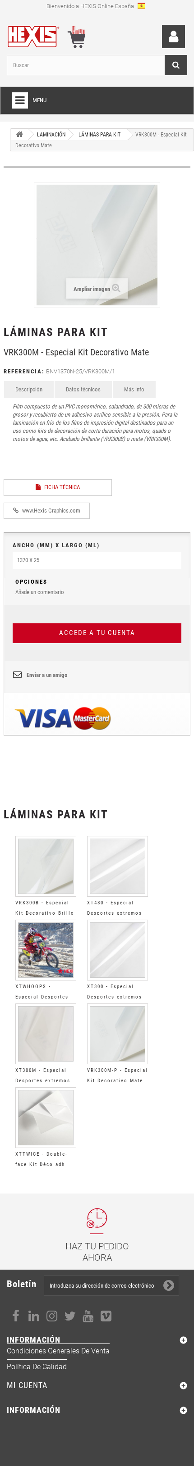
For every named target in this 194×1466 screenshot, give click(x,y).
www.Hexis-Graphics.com (50, 510)
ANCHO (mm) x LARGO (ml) (56, 545)
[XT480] (117, 866)
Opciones (31, 581)
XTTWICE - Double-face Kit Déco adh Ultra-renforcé (41, 1164)
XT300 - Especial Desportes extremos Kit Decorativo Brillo (116, 997)
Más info (134, 389)
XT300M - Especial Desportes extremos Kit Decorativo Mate (43, 1080)
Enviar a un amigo (47, 675)
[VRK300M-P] (117, 1033)
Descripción (28, 389)
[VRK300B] (45, 866)
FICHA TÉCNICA (61, 487)
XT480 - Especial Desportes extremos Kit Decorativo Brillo (116, 913)
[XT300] (117, 950)
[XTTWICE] (45, 1117)
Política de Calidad (37, 1366)
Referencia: (24, 371)
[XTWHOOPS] (45, 950)
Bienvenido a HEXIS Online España (90, 6)
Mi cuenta (27, 1385)
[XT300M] (45, 1033)
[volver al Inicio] (19, 134)
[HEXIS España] (44, 35)
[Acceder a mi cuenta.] (173, 37)
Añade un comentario (39, 586)
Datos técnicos (83, 389)
